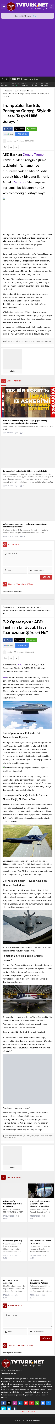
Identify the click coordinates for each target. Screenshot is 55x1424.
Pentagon (20, 182)
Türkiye (36, 607)
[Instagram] (15, 1403)
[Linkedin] (20, 1403)
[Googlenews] (43, 1403)
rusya (37, 1136)
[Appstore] (48, 1403)
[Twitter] (9, 1403)
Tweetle (21, 129)
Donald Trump (33, 155)
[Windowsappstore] (9, 1409)
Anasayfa (8, 91)
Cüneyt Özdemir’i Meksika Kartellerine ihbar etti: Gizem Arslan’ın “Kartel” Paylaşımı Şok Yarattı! (33, 79)
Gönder (33, 129)
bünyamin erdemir (11, 341)
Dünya (17, 91)
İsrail (20, 341)
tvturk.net (47, 341)
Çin (24, 1136)
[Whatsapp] (37, 1403)
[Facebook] (3, 1403)
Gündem (23, 91)
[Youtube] (26, 1403)
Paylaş (9, 129)
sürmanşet (39, 341)
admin (9, 141)
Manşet (30, 91)
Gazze (28, 1136)
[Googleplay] (3, 1409)
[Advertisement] (27, 47)
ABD (20, 665)
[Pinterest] (31, 1403)
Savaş (33, 341)
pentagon (26, 341)
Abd (6, 1136)
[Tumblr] (15, 1409)
